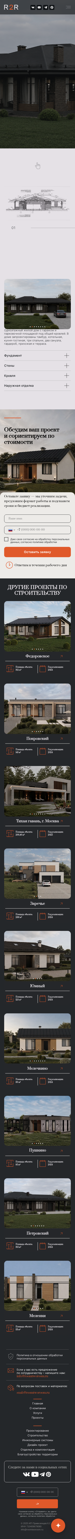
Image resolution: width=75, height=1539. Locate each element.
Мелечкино (37, 1068)
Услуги (37, 1412)
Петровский (38, 1233)
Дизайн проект (38, 1444)
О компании (38, 1408)
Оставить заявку (37, 552)
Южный (37, 986)
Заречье (37, 903)
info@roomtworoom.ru (32, 1529)
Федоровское (38, 656)
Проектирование (37, 1430)
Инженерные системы (37, 1440)
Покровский (37, 738)
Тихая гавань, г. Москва (37, 821)
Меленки (37, 1315)
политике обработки (44, 542)
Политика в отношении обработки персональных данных (40, 1356)
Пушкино (37, 1150)
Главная (37, 1403)
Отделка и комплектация (38, 1449)
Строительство (38, 1435)
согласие (28, 539)
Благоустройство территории (38, 1454)
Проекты (38, 1417)
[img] (51, 7)
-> (37, 1503)
